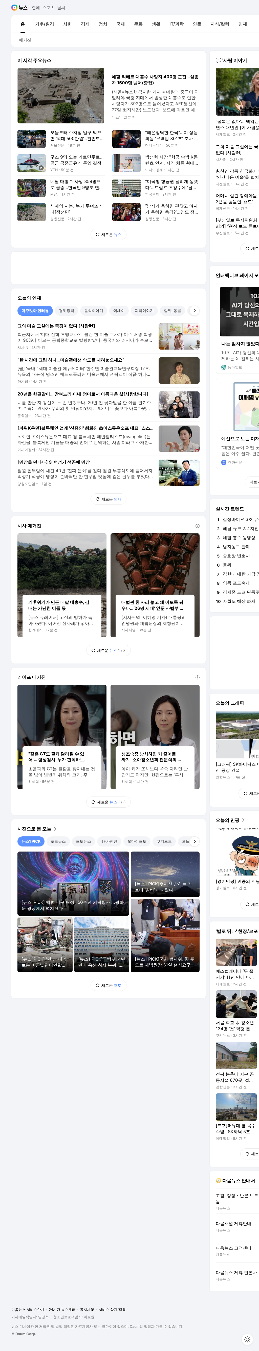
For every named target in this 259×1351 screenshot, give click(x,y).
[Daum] (15, 7)
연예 (36, 7)
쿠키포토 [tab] (164, 841)
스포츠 (48, 7)
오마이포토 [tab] (136, 841)
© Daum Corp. (23, 1334)
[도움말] (197, 526)
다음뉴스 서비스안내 (27, 1309)
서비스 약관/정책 (112, 1309)
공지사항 (87, 1309)
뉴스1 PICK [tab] (30, 841)
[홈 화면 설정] (247, 1339)
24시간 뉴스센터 (62, 1309)
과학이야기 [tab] (144, 310)
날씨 (61, 7)
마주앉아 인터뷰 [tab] (35, 310)
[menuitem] (22, 24)
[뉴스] (23, 7)
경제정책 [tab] (66, 310)
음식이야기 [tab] (93, 310)
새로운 (111, 234)
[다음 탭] (194, 311)
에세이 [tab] (119, 310)
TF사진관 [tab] (109, 841)
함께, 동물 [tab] (172, 310)
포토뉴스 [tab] (58, 841)
